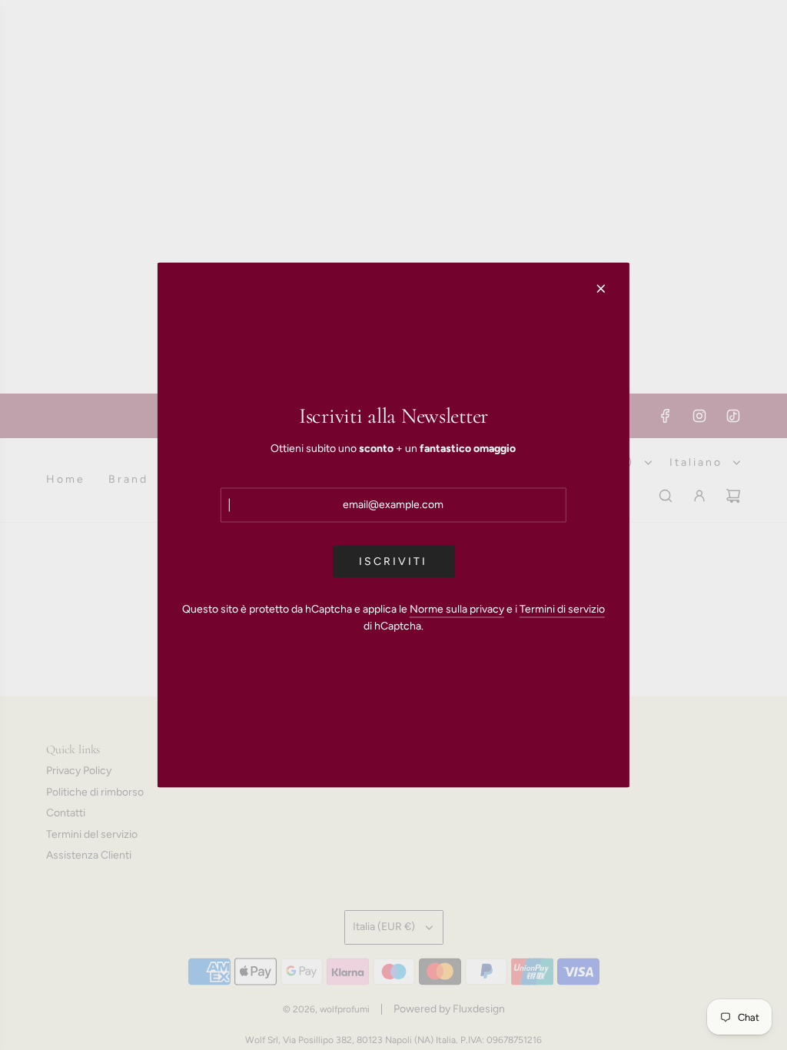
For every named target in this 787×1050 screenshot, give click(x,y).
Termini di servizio (562, 608)
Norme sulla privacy (457, 608)
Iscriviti (393, 560)
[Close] (601, 289)
